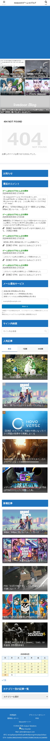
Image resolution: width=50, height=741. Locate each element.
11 (18, 666)
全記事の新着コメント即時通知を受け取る (18, 294)
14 (38, 666)
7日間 (25, 349)
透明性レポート (13, 718)
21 (38, 669)
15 (45, 666)
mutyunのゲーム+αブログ (25, 3)
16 (5, 669)
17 (12, 669)
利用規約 (13, 715)
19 (25, 669)
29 (45, 672)
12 (25, 666)
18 (18, 669)
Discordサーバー (25, 722)
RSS (37, 718)
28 (38, 672)
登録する (25, 306)
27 (31, 672)
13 (31, 666)
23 (5, 672)
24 (12, 672)
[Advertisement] (25, 34)
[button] (46, 331)
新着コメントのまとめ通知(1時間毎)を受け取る (20, 296)
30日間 (40, 349)
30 (5, 675)
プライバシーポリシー (37, 715)
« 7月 (4, 680)
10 (12, 666)
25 (18, 672)
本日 (9, 349)
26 (25, 672)
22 (45, 669)
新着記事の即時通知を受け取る (14, 291)
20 (31, 669)
